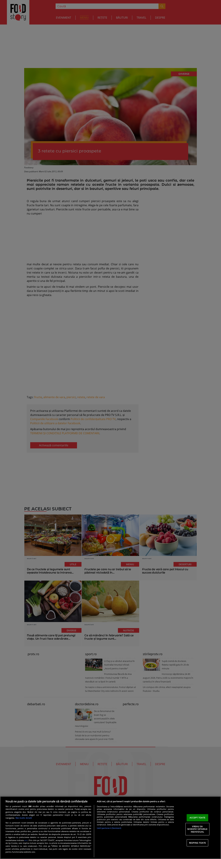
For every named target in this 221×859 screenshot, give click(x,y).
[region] (110, 827)
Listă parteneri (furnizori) (109, 828)
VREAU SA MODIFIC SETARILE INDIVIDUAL (197, 829)
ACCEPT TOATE (197, 817)
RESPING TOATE (197, 842)
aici (26, 840)
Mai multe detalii (24, 818)
